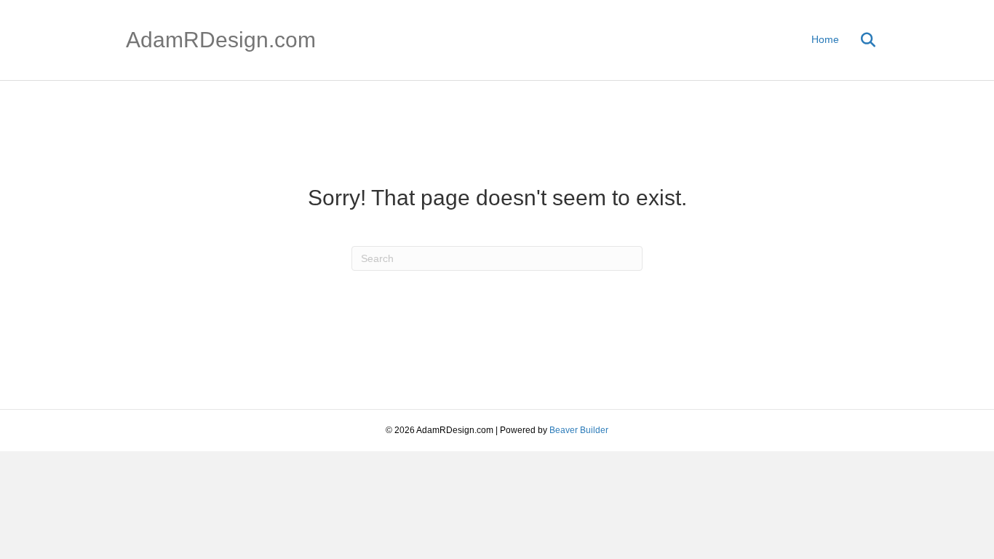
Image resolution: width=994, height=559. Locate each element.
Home (825, 39)
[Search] (859, 40)
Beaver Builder (578, 430)
